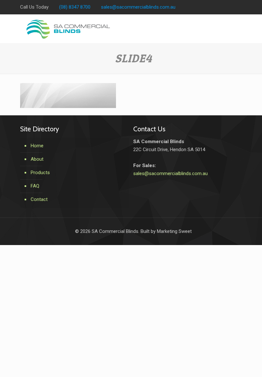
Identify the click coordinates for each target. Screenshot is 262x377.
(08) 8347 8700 (74, 7)
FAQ (35, 186)
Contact (39, 199)
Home (37, 146)
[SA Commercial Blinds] (68, 28)
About (37, 159)
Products (40, 172)
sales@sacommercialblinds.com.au (138, 7)
